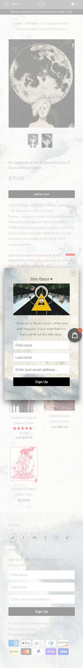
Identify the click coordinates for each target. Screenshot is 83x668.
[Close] (73, 271)
